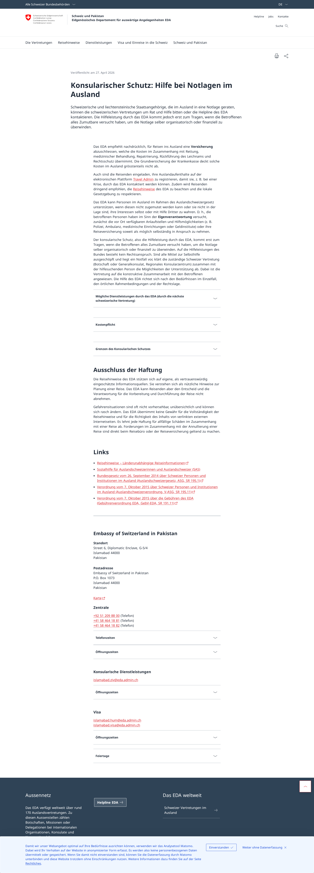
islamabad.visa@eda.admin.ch (116, 725)
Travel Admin (143, 179)
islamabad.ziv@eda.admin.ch (115, 680)
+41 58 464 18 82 (106, 625)
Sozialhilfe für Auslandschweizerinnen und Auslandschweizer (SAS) (148, 469)
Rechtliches (33, 863)
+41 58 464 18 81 (106, 620)
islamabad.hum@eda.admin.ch (117, 720)
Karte (97, 598)
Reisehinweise (144, 189)
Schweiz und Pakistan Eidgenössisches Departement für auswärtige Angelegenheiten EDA (121, 18)
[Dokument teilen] (286, 55)
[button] (39, 42)
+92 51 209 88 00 (106, 615)
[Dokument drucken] (276, 55)
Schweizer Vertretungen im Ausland (185, 810)
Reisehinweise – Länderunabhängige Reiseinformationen (141, 463)
